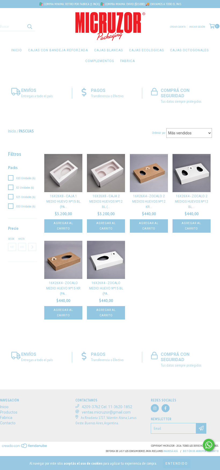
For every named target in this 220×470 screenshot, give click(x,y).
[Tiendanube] (24, 447)
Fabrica (127, 61)
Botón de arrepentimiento (201, 451)
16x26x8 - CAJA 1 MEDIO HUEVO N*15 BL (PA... (63, 201)
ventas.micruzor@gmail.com (106, 412)
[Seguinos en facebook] (166, 408)
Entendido (177, 463)
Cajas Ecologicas (146, 50)
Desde (11, 239)
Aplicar (32, 247)
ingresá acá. (170, 451)
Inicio (16, 50)
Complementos (99, 61)
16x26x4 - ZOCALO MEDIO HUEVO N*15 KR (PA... (63, 288)
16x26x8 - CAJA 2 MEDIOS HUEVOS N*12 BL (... (106, 201)
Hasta (21, 239)
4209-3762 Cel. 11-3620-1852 (107, 407)
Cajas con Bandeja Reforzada (58, 50)
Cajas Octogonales (189, 50)
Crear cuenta (178, 26)
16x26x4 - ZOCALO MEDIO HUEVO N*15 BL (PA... (106, 288)
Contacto (8, 423)
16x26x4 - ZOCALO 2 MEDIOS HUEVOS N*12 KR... (149, 201)
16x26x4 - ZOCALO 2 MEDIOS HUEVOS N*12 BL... (191, 201)
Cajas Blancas (108, 50)
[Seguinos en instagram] (155, 408)
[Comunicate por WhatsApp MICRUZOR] (209, 445)
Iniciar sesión (197, 26)
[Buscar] (29, 26)
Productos (8, 412)
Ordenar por (159, 133)
